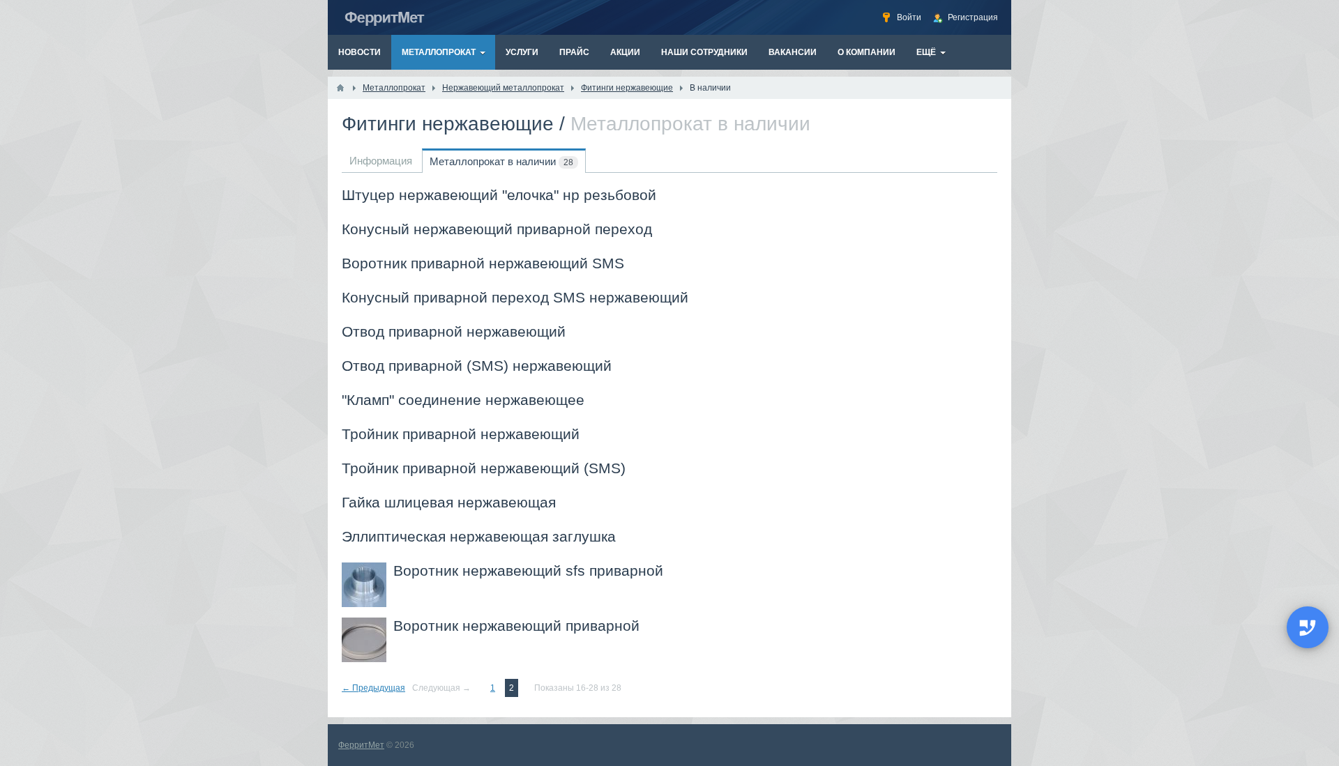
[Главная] (340, 88)
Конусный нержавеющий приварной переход (497, 229)
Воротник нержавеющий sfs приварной (528, 570)
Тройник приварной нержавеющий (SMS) (484, 468)
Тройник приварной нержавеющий (461, 434)
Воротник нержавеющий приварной (516, 626)
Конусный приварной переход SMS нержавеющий (515, 297)
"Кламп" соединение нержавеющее (463, 400)
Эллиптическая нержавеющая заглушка (479, 536)
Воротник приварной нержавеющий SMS (483, 263)
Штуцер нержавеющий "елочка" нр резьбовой (499, 195)
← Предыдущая (373, 688)
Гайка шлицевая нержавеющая (449, 502)
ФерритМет (361, 745)
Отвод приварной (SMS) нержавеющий (477, 366)
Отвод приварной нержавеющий (454, 331)
